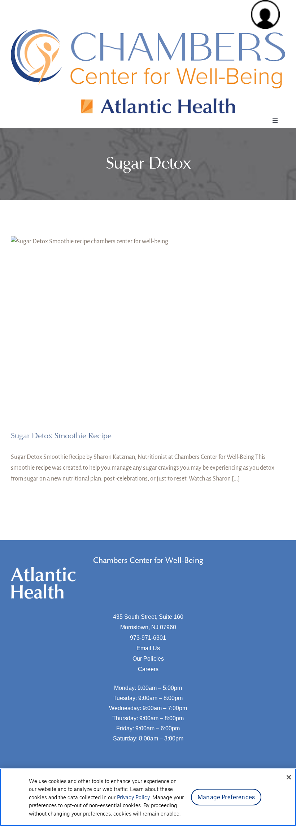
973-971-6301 (148, 638)
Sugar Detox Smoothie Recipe (61, 435)
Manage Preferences (226, 796)
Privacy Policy (133, 797)
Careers (148, 669)
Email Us (148, 648)
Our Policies (148, 659)
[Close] (288, 777)
